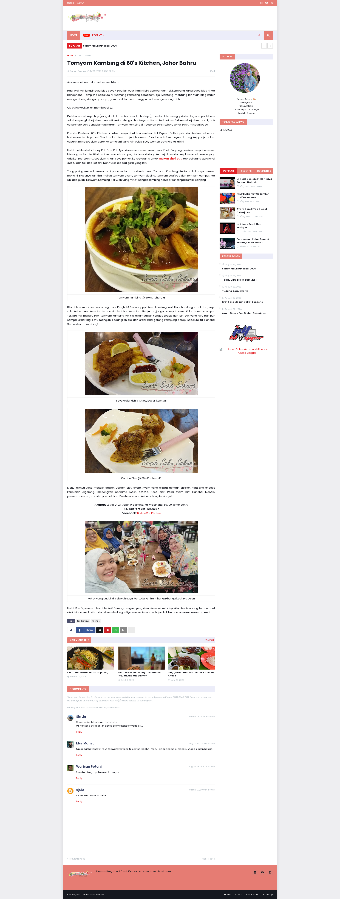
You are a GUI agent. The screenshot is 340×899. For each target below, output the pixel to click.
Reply (79, 731)
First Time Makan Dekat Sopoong (87, 672)
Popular (228, 171)
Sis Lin (81, 716)
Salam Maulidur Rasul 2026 (239, 268)
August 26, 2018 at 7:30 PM (202, 743)
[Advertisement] (208, 18)
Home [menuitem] (74, 35)
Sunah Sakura (96, 894)
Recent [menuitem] (97, 35)
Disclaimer (252, 894)
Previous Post (77, 858)
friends (96, 620)
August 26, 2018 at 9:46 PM (202, 766)
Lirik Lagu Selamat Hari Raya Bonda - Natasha (254, 180)
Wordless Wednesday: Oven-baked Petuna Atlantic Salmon (140, 674)
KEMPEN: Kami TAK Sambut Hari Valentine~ (253, 195)
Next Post (207, 858)
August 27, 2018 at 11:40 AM (202, 789)
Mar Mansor (86, 743)
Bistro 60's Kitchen (149, 513)
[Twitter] (99, 630)
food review (83, 55)
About (80, 2)
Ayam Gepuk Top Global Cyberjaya (252, 210)
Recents (246, 171)
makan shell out (170, 158)
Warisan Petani (89, 766)
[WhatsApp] (115, 630)
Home (70, 2)
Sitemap (268, 894)
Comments (264, 171)
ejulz (80, 789)
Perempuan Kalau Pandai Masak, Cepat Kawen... (253, 241)
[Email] (123, 630)
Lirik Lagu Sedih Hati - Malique (250, 226)
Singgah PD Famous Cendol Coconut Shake (191, 674)
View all (209, 639)
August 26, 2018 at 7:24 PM (202, 716)
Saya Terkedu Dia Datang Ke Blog (104, 45)
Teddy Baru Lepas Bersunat (239, 279)
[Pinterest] (107, 630)
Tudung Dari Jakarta (235, 291)
